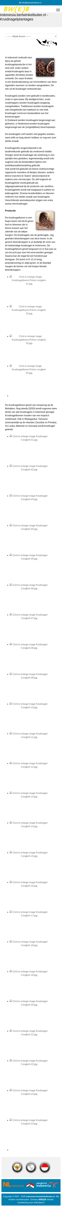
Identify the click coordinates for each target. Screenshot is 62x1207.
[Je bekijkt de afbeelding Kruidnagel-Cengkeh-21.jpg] (33, 1044)
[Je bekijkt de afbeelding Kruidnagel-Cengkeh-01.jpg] (33, 449)
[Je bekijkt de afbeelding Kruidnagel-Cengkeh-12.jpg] (33, 776)
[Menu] (58, 10)
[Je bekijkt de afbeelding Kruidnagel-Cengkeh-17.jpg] (33, 925)
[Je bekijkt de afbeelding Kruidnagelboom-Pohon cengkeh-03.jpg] (33, 349)
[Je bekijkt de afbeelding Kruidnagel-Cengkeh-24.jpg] (33, 1133)
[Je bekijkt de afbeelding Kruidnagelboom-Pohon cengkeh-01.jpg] (33, 290)
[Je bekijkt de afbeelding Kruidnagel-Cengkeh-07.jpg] (33, 628)
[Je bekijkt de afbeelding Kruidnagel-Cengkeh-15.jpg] (33, 866)
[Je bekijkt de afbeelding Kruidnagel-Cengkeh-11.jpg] (33, 747)
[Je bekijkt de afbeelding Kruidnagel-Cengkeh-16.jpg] (33, 895)
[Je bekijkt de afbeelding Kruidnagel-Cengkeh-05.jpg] (33, 568)
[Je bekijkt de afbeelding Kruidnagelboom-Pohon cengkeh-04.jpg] (33, 379)
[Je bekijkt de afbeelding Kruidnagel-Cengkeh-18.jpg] (33, 955)
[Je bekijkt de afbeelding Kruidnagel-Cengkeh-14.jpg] (33, 836)
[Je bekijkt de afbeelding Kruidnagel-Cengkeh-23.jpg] (33, 1104)
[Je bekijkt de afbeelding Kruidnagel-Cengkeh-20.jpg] (33, 1014)
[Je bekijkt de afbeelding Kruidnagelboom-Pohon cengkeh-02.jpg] (33, 320)
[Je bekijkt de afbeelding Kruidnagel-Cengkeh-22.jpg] (33, 1074)
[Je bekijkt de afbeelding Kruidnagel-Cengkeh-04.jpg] (33, 539)
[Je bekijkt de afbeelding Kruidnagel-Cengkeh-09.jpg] (33, 687)
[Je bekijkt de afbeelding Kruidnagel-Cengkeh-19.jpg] (33, 985)
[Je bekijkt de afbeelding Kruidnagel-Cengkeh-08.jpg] (33, 658)
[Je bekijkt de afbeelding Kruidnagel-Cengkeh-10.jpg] (33, 717)
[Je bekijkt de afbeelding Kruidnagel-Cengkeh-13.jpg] (33, 806)
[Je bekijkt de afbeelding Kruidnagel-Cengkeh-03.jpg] (33, 509)
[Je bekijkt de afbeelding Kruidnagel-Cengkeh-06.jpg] (33, 598)
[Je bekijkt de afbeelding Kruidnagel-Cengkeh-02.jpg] (33, 479)
